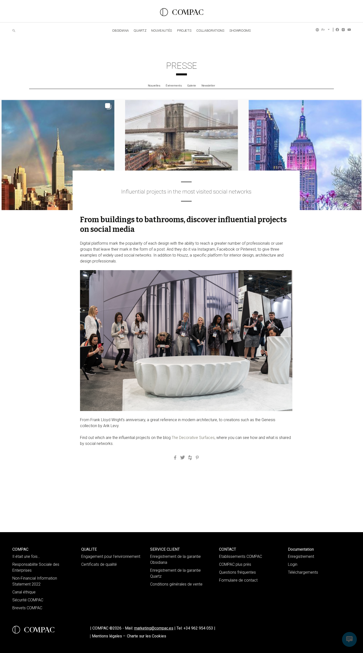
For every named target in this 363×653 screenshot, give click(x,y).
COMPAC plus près (235, 564)
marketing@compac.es (153, 628)
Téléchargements (303, 572)
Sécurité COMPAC (27, 600)
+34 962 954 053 (199, 628)
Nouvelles (154, 85)
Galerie (191, 85)
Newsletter (208, 85)
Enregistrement (301, 556)
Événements (174, 85)
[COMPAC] (181, 12)
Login (292, 564)
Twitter (182, 457)
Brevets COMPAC (27, 608)
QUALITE (89, 549)
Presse (181, 66)
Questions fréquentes (237, 572)
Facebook (337, 30)
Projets (184, 30)
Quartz (140, 30)
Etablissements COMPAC (240, 556)
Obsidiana (120, 30)
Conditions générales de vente (176, 584)
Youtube (349, 30)
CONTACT (227, 549)
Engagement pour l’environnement (110, 556)
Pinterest (197, 457)
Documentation (301, 549)
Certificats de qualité (99, 564)
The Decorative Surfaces (193, 437)
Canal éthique (24, 592)
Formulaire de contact (238, 580)
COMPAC (20, 549)
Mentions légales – (108, 636)
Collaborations (210, 30)
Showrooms (240, 30)
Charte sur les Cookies (146, 636)
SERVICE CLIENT (165, 549)
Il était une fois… (26, 556)
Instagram (343, 30)
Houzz (190, 457)
